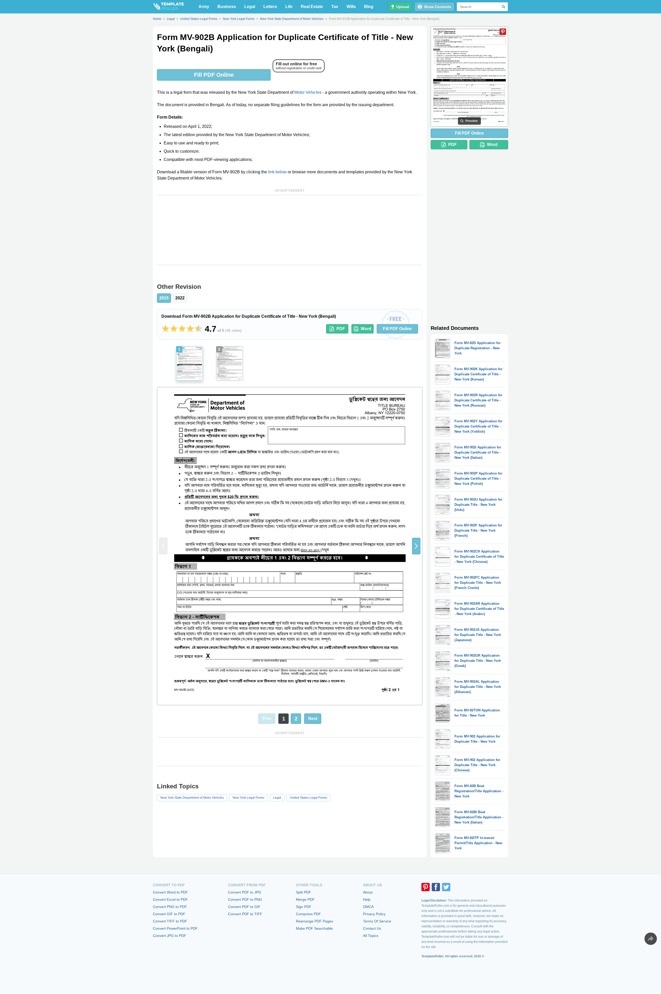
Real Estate (312, 6)
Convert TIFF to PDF (170, 921)
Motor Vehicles (307, 92)
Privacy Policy (374, 914)
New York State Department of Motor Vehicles (192, 797)
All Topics (370, 936)
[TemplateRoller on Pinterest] (425, 887)
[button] (416, 546)
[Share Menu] (650, 939)
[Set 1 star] (165, 329)
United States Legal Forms (308, 797)
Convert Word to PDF (170, 892)
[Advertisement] (289, 230)
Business (226, 6)
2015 (164, 298)
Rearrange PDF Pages (314, 921)
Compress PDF (308, 914)
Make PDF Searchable (314, 928)
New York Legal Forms (248, 797)
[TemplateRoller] (168, 7)
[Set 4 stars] (190, 329)
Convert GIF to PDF (169, 914)
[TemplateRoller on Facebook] (436, 887)
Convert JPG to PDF (169, 936)
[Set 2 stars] (174, 329)
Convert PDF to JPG (244, 892)
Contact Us (372, 928)
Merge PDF (305, 899)
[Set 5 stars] (198, 329)
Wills (351, 6)
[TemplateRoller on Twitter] (446, 887)
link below (277, 172)
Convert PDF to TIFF (245, 914)
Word (366, 329)
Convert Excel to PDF (170, 899)
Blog (368, 6)
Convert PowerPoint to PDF (175, 928)
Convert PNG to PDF (170, 907)
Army (204, 6)
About (368, 892)
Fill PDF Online (214, 75)
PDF (340, 329)
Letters (270, 6)
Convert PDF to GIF (244, 907)
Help (367, 899)
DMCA (368, 907)
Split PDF (303, 892)
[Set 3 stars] (182, 329)
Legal (249, 6)
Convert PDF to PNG (245, 899)
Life (289, 6)
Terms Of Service (377, 921)
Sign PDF (303, 907)
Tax (334, 6)
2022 (180, 298)
